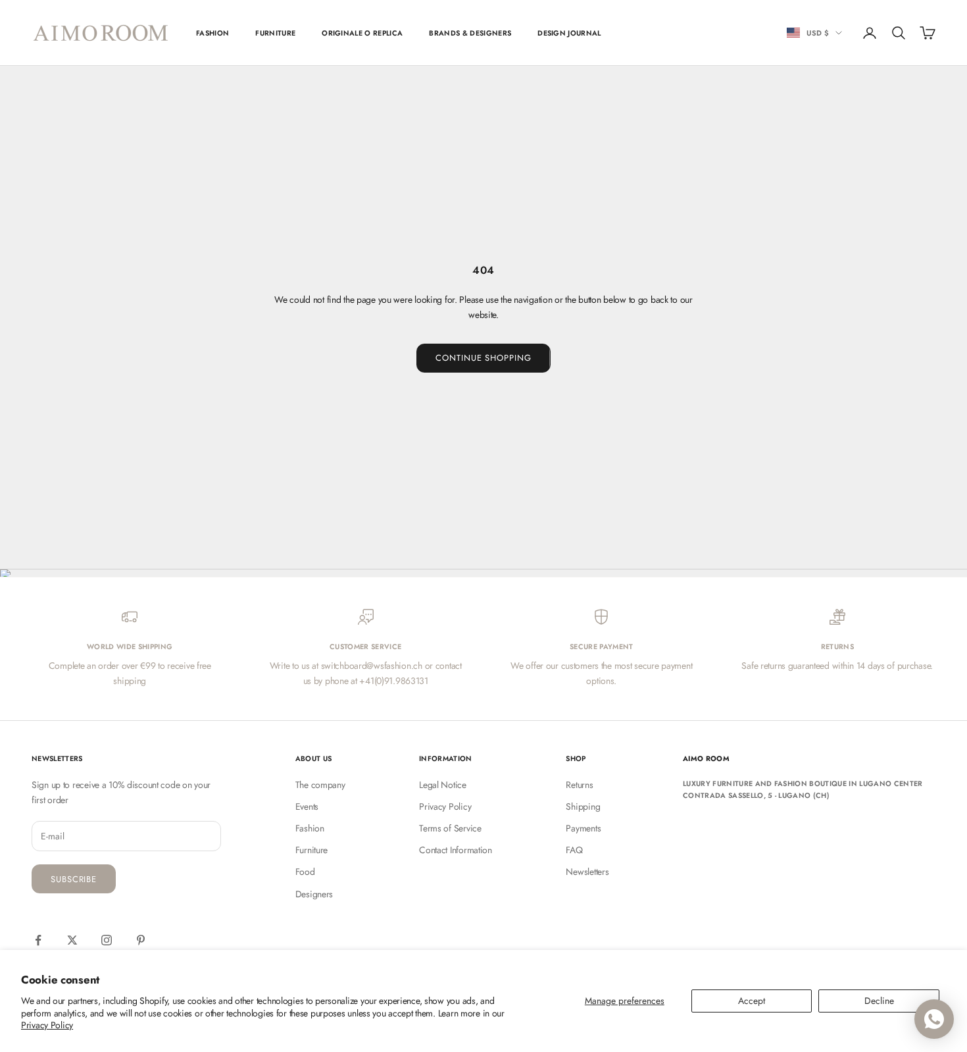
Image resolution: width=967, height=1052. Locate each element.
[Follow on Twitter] (72, 940)
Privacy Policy (47, 1025)
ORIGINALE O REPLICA (362, 33)
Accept (751, 1000)
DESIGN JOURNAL (569, 33)
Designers (314, 894)
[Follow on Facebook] (38, 940)
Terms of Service (450, 828)
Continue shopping (483, 358)
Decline (879, 1000)
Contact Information (455, 849)
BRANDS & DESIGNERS (470, 33)
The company (320, 784)
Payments (583, 828)
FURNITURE (275, 33)
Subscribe (74, 879)
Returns (579, 784)
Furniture (311, 849)
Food (305, 871)
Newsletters (587, 871)
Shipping (583, 806)
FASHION (212, 33)
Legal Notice (442, 784)
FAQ (574, 849)
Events (306, 806)
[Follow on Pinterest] (140, 940)
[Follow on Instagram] (106, 940)
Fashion (309, 828)
